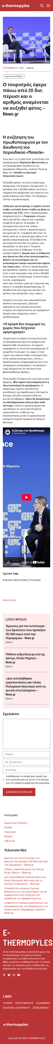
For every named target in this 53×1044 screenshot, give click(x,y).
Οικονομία (10, 831)
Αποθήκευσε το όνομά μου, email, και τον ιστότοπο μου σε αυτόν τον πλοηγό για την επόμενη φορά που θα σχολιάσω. (28, 779)
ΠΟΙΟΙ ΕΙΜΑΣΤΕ (24, 1002)
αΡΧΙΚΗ (7, 1002)
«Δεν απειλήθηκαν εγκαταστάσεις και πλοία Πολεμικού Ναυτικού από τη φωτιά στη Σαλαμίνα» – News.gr (26, 686)
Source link (9, 600)
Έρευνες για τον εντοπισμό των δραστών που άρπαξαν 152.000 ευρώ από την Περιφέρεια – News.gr (26, 861)
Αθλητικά (9, 840)
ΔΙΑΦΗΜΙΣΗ (43, 1002)
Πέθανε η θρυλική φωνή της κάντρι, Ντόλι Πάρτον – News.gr (25, 658)
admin (30, 68)
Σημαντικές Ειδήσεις (14, 76)
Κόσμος (8, 836)
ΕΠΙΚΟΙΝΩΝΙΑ (41, 1007)
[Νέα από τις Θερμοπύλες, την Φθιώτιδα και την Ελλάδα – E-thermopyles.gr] (15, 5)
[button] (42, 5)
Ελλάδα (8, 827)
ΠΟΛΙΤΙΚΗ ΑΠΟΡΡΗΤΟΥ (16, 1007)
